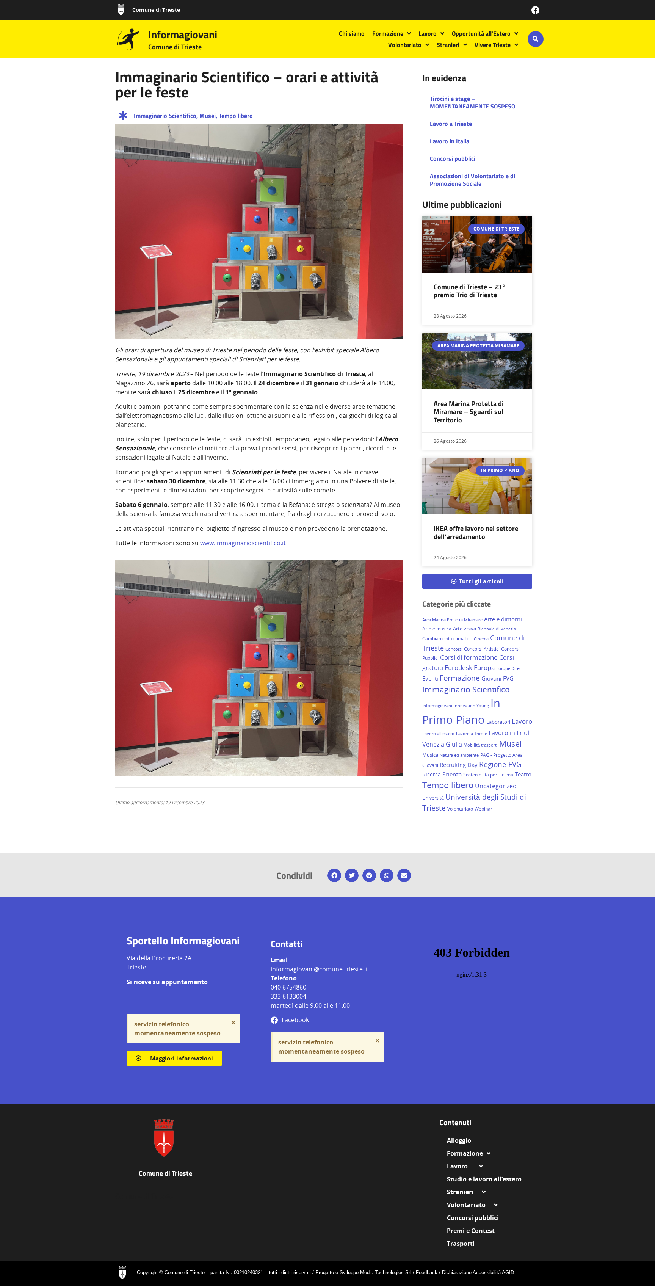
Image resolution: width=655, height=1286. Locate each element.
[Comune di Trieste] (121, 9)
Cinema (481, 638)
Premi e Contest (471, 1230)
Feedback (426, 1272)
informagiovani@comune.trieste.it (319, 969)
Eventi (430, 678)
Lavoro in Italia (449, 141)
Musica (430, 754)
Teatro (523, 774)
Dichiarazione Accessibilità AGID (478, 1272)
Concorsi (453, 649)
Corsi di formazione (469, 657)
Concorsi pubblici (452, 158)
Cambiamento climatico (447, 638)
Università (433, 798)
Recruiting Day (459, 764)
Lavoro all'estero (438, 733)
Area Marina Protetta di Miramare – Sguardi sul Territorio (469, 411)
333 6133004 (288, 996)
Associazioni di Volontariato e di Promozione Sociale (472, 179)
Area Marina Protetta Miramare (452, 620)
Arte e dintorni (503, 619)
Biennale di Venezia (497, 629)
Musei (207, 115)
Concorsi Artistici (482, 649)
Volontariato (405, 44)
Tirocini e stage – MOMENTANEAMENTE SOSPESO (472, 102)
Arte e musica (436, 629)
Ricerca (431, 774)
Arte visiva (464, 628)
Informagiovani (182, 34)
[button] (536, 39)
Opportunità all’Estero (481, 33)
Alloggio (462, 1140)
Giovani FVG (497, 678)
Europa (484, 667)
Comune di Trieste (156, 9)
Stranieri (448, 44)
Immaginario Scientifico (165, 115)
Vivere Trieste (493, 44)
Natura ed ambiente (459, 755)
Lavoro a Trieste (451, 123)
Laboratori (498, 721)
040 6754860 (288, 987)
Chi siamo (352, 33)
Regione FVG (500, 764)
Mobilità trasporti (481, 745)
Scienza (452, 774)
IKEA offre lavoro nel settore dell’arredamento (476, 532)
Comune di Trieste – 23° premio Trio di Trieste (470, 291)
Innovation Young (471, 705)
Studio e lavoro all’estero (484, 1179)
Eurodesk (458, 667)
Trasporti (461, 1243)
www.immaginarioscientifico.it (243, 543)
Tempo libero (236, 115)
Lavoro (427, 33)
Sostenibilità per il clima (488, 775)
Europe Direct (509, 668)
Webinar (483, 809)
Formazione (387, 33)
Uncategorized (496, 786)
